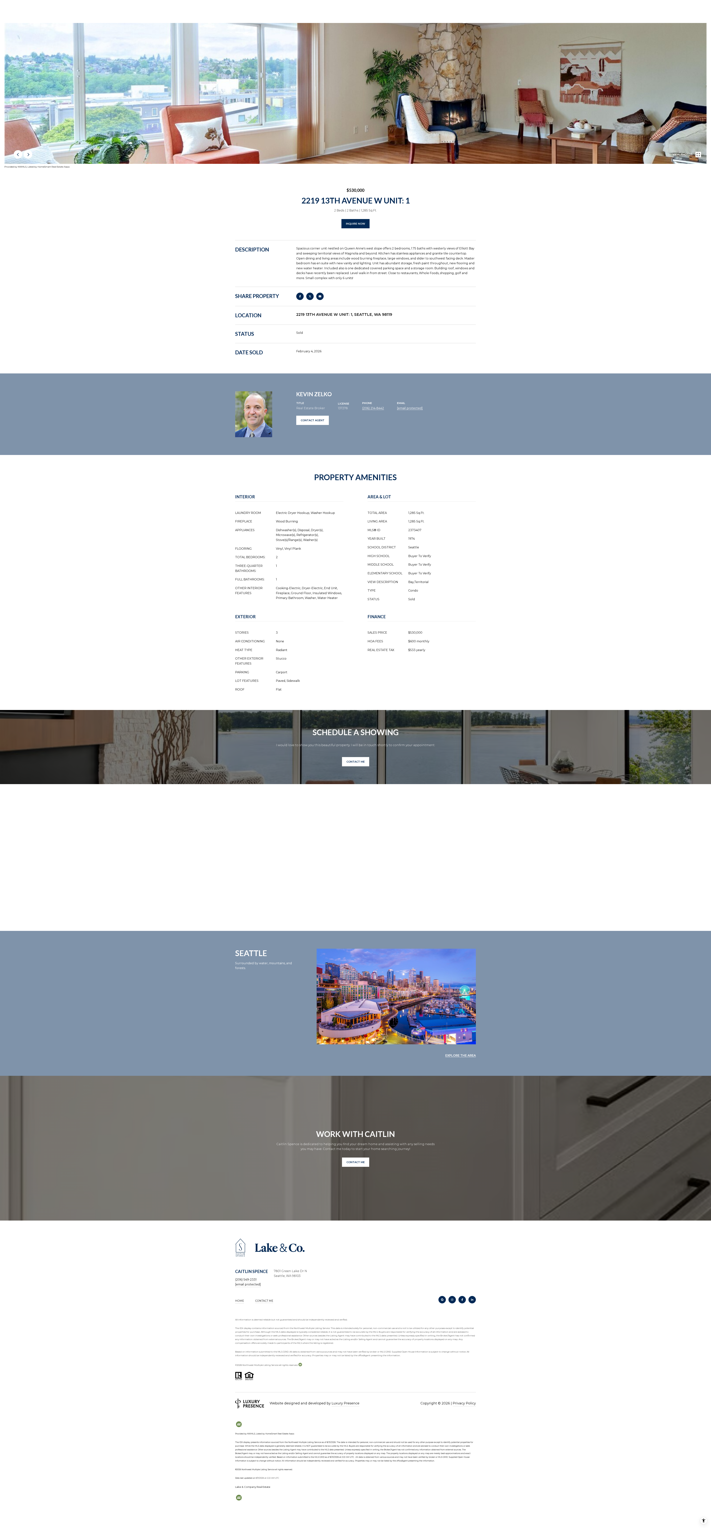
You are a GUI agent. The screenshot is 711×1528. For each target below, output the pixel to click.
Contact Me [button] (355, 761)
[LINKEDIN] (472, 1299)
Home (239, 1300)
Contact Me (264, 1300)
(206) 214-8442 (373, 408)
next (28, 154)
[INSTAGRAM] (452, 1299)
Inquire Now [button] (355, 223)
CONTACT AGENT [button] (312, 420)
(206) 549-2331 (246, 1279)
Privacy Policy (464, 1403)
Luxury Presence (345, 1403)
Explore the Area (460, 1055)
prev (18, 154)
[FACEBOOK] (462, 1299)
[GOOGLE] (442, 1299)
